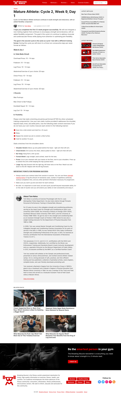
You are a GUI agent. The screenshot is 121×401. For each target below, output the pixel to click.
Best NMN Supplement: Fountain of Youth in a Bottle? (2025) (99, 52)
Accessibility (79, 392)
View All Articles (28, 279)
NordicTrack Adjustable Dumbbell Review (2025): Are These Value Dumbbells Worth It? (99, 67)
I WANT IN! (73, 361)
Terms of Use (52, 392)
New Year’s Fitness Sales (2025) (90, 14)
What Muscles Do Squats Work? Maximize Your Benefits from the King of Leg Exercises (60, 335)
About (85, 392)
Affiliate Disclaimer (70, 392)
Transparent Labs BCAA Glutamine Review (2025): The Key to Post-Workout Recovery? (93, 33)
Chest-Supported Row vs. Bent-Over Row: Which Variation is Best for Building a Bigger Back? (28, 310)
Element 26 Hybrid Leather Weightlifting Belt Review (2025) (98, 45)
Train (15, 8)
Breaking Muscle (43, 392)
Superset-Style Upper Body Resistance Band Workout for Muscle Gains (60, 309)
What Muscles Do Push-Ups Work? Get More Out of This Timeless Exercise (28, 334)
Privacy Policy (61, 392)
